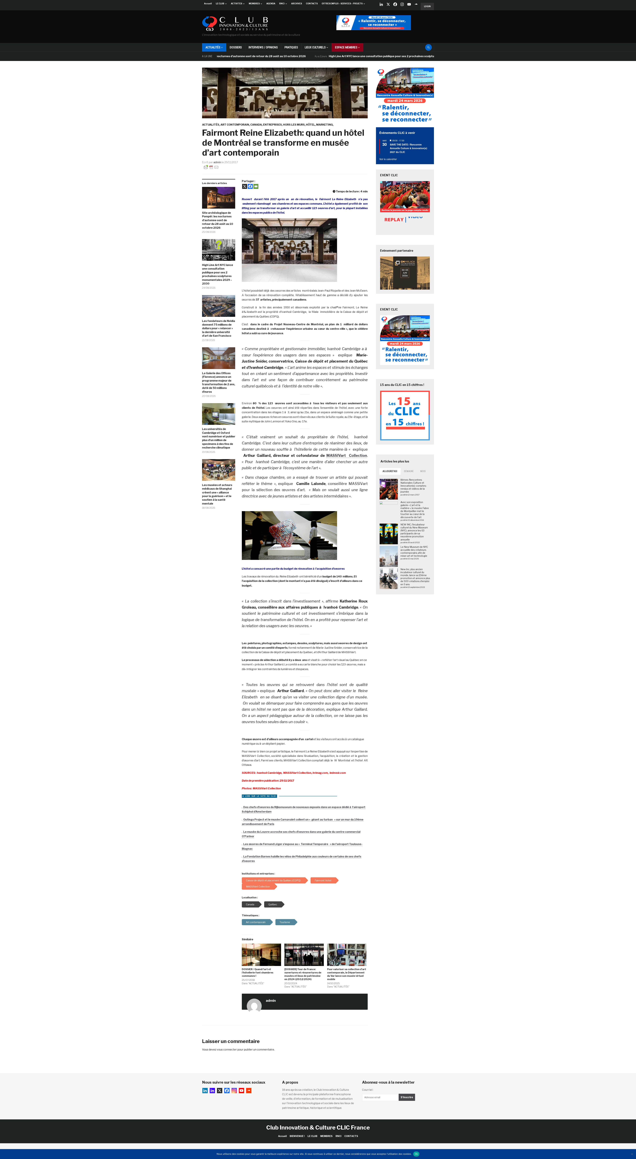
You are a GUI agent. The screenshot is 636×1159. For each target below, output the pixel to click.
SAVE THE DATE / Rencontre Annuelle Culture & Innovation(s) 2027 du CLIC (408, 148)
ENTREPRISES (272, 124)
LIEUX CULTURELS (315, 47)
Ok (416, 1154)
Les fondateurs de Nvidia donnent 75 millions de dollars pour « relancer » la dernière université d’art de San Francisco (218, 328)
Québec (272, 904)
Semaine (409, 471)
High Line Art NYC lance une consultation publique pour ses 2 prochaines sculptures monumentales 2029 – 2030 (342, 56)
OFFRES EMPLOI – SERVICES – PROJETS (342, 3)
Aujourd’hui (390, 471)
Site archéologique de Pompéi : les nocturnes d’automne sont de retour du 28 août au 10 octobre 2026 (217, 220)
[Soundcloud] (416, 4)
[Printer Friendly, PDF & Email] (211, 167)
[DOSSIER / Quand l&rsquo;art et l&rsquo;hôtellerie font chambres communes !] (261, 955)
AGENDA (270, 3)
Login (427, 6)
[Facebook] (395, 4)
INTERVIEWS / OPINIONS (263, 47)
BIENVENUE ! (297, 1136)
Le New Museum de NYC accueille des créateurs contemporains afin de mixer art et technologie (414, 551)
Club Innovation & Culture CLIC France (318, 1127)
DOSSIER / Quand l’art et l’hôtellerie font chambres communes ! (257, 972)
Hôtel (310, 124)
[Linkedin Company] (381, 4)
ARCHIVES (296, 3)
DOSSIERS (236, 47)
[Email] (255, 186)
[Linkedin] (212, 1090)
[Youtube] (409, 4)
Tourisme (285, 922)
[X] (388, 4)
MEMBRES (254, 3)
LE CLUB (220, 3)
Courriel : (367, 1089)
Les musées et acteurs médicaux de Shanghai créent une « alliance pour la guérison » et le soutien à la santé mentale (217, 494)
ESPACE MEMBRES (346, 47)
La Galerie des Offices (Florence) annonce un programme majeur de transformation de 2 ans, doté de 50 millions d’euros (218, 382)
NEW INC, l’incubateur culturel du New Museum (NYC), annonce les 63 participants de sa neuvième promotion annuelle (414, 532)
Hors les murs (294, 124)
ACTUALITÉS (213, 47)
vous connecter (227, 1049)
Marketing (324, 124)
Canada (256, 124)
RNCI (282, 3)
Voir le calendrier (388, 159)
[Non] (632, 1154)
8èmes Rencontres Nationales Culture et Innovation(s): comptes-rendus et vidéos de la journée (413, 485)
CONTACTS (312, 3)
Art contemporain (234, 124)
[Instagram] (402, 4)
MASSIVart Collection (346, 455)
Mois (423, 471)
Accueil (208, 3)
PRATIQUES (291, 47)
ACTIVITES (236, 3)
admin (217, 162)
